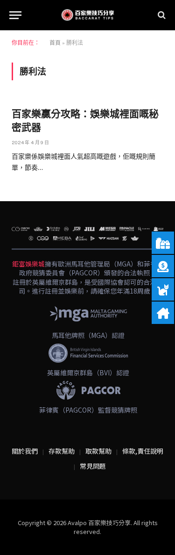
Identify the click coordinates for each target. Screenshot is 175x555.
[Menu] (15, 15)
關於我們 (25, 451)
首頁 (55, 43)
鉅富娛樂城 (28, 263)
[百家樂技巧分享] (88, 15)
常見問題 (93, 466)
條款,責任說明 (142, 451)
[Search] (161, 15)
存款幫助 (62, 451)
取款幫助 (98, 451)
